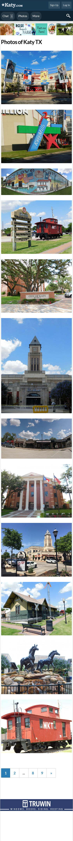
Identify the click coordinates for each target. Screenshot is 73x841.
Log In (66, 5)
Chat (7, 16)
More (36, 16)
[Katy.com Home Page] (14, 5)
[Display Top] (36, 22)
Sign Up (54, 5)
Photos (22, 16)
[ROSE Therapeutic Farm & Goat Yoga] (36, 29)
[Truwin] (36, 805)
